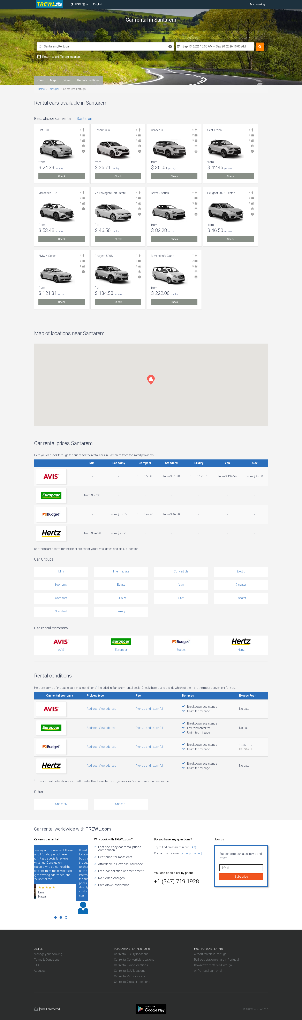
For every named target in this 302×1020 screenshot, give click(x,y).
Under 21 (121, 803)
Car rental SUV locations (129, 970)
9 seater (241, 598)
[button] (79, 4)
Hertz (241, 649)
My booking (257, 4)
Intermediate (121, 571)
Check (61, 176)
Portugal (54, 88)
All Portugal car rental (208, 970)
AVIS (61, 649)
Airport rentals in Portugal (210, 954)
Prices (66, 80)
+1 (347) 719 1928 (176, 881)
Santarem (85, 118)
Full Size (121, 598)
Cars (40, 80)
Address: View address (101, 708)
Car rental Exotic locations (131, 965)
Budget (181, 649)
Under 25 (61, 803)
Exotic (241, 571)
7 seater (241, 584)
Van (181, 584)
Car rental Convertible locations (134, 959)
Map (53, 80)
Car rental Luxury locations (131, 954)
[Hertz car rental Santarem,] (51, 533)
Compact (61, 598)
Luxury (121, 611)
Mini (61, 571)
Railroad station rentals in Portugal (216, 959)
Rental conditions (88, 80)
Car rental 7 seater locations (132, 981)
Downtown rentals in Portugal (213, 965)
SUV (181, 598)
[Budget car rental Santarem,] (51, 514)
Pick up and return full (150, 708)
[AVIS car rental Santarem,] (51, 476)
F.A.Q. (193, 847)
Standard (61, 611)
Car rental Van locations (129, 976)
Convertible (181, 571)
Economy (61, 584)
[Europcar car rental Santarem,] (51, 495)
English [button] (98, 4)
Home (41, 88)
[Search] (260, 47)
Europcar (121, 649)
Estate (121, 584)
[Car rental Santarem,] (151, 1008)
